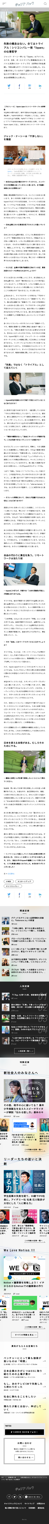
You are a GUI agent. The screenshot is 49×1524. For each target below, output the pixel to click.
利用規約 (32, 1508)
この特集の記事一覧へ (34, 1150)
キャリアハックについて (13, 1504)
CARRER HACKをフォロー (25, 1432)
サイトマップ (29, 1504)
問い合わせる (24, 1457)
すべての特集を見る (24, 1335)
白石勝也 (11, 874)
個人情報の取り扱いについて (15, 1508)
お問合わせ (41, 1504)
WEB (9, 881)
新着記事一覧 (12, 1477)
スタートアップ (25, 881)
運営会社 (41, 1508)
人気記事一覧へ (24, 1051)
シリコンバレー (13, 886)
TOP (2, 1477)
